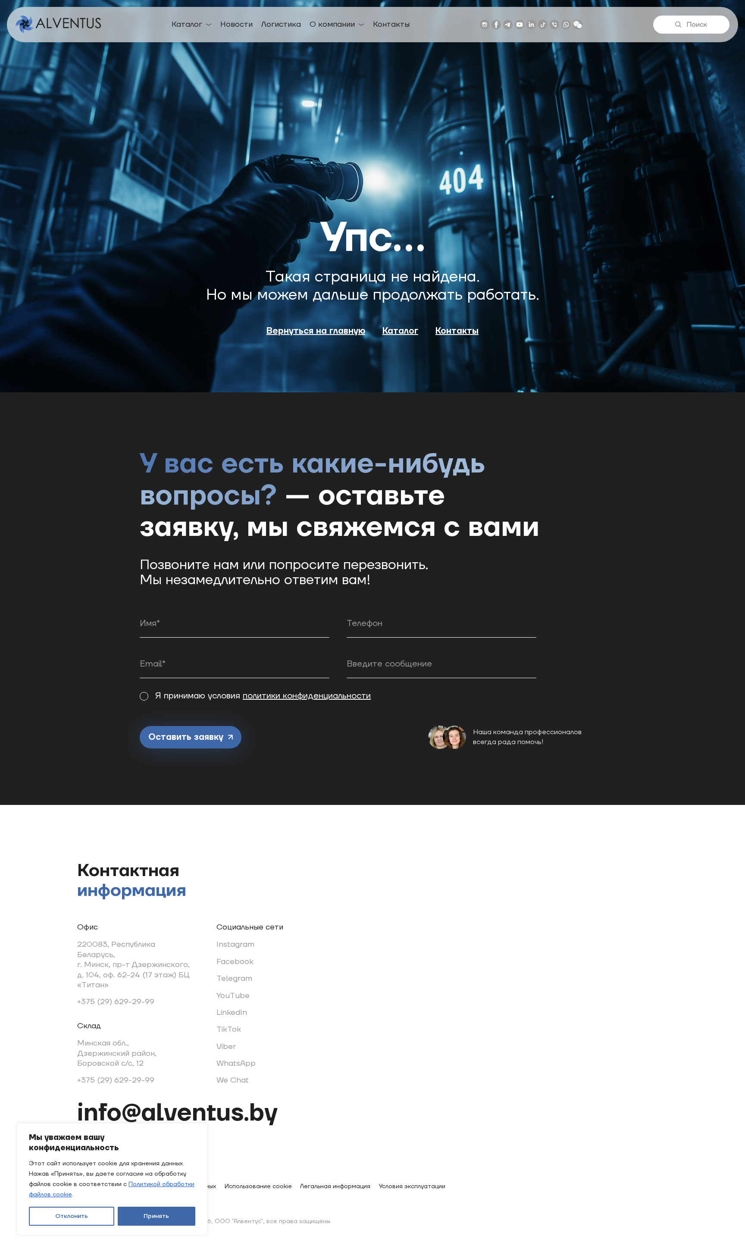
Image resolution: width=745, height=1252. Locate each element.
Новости (236, 24)
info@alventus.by (177, 1113)
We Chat (232, 1080)
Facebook (235, 962)
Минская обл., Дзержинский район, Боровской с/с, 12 (117, 1053)
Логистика (281, 24)
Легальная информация (335, 1186)
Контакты (391, 24)
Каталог (187, 24)
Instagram (235, 944)
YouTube (233, 996)
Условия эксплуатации (412, 1186)
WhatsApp (236, 1063)
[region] (112, 1179)
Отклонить (71, 1216)
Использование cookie (258, 1186)
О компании (332, 24)
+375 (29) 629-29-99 (115, 1002)
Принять (156, 1216)
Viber (226, 1047)
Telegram (234, 978)
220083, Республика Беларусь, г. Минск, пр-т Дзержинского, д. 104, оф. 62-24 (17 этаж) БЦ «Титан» (133, 964)
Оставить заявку (185, 737)
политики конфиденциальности (307, 695)
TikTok (228, 1029)
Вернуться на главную (315, 331)
